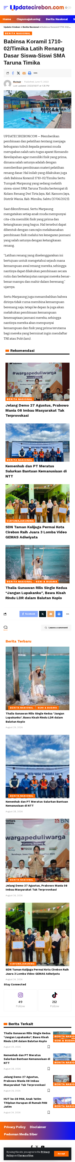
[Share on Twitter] (18, 73)
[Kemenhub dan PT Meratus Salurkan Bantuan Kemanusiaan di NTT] (37, 442)
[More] (35, 73)
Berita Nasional (18, 33)
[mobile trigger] (7, 7)
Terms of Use (25, 1155)
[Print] (29, 73)
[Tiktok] (54, 1000)
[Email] (24, 73)
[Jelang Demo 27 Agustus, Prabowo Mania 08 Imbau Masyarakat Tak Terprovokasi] (37, 382)
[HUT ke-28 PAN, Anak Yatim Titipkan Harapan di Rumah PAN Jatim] (62, 1102)
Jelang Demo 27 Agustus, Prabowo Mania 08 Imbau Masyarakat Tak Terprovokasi (37, 410)
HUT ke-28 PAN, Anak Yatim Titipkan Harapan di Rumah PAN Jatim (25, 1103)
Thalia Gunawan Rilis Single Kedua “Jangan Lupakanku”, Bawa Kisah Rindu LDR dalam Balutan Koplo (36, 593)
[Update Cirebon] (37, 7)
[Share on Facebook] (12, 73)
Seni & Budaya (46, 581)
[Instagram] (20, 1000)
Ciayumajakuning (20, 520)
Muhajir (17, 82)
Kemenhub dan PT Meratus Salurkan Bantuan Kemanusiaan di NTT (36, 471)
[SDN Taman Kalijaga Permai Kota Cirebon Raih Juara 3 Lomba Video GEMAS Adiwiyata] (37, 503)
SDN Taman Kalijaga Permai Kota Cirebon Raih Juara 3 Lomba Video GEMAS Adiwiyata (36, 532)
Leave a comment (58, 628)
